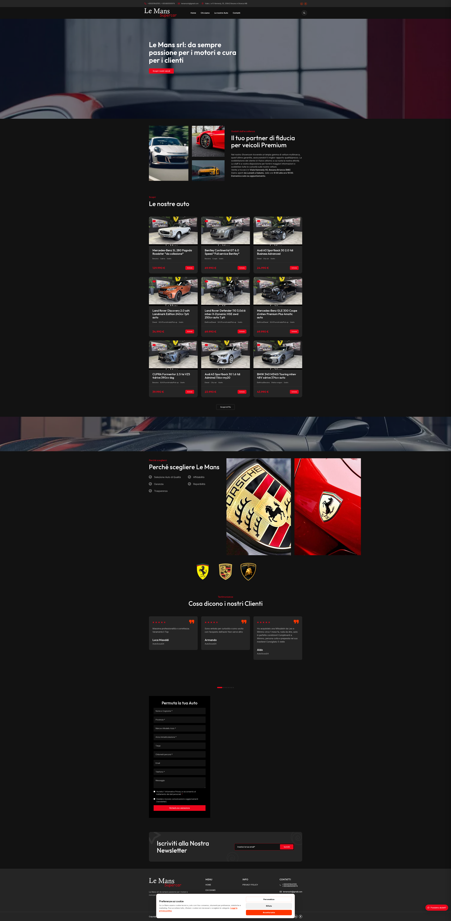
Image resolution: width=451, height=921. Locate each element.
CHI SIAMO (210, 890)
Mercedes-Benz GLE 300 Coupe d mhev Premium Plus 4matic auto (277, 314)
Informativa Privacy (173, 791)
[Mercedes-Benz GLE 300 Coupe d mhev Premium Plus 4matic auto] (277, 291)
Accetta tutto (269, 912)
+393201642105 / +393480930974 (161, 3)
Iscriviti (287, 847)
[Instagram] (301, 3)
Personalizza (268, 899)
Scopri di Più (225, 407)
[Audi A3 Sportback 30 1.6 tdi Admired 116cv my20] (225, 355)
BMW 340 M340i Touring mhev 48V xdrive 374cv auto (276, 375)
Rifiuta (269, 906)
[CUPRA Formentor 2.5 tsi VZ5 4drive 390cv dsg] (173, 355)
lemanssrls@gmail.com (189, 3)
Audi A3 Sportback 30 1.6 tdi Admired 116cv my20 (222, 375)
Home (193, 13)
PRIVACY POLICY (250, 885)
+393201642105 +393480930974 (290, 885)
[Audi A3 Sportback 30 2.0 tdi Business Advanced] (277, 231)
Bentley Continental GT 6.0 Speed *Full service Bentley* (222, 251)
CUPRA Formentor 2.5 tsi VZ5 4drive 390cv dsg (171, 375)
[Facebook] (305, 3)
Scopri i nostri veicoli (161, 71)
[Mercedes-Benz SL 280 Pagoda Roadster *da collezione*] (173, 231)
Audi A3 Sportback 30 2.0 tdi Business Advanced (275, 251)
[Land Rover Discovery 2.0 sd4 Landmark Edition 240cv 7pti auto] (173, 291)
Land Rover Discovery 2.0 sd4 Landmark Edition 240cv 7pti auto (171, 314)
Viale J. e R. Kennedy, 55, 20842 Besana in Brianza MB (226, 3)
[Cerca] (304, 12)
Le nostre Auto (221, 13)
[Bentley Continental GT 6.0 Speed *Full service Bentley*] (225, 231)
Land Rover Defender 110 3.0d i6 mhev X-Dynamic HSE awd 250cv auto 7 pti (225, 314)
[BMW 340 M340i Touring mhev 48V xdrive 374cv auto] (277, 355)
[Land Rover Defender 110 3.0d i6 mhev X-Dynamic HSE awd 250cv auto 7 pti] (225, 291)
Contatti (236, 13)
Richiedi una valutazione (179, 808)
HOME (208, 885)
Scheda (189, 268)
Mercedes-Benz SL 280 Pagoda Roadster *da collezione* (172, 251)
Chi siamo (205, 13)
